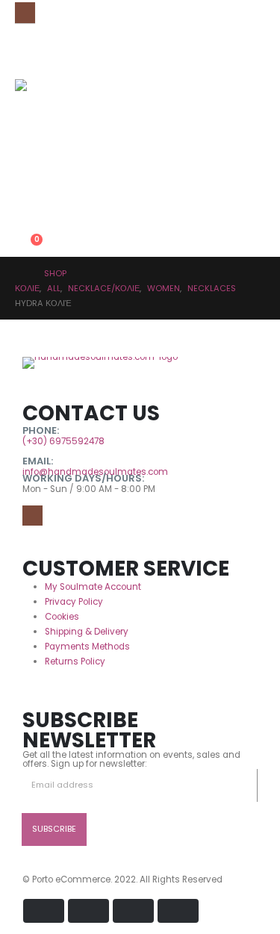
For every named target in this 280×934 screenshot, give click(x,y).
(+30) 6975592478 (63, 441)
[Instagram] (25, 12)
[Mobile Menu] (26, 45)
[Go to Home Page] (19, 273)
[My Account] (21, 193)
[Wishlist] (21, 218)
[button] (26, 163)
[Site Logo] (45, 109)
